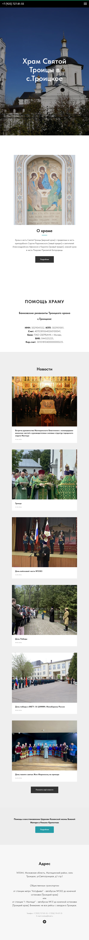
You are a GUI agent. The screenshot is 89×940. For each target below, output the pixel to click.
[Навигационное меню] (85, 4)
